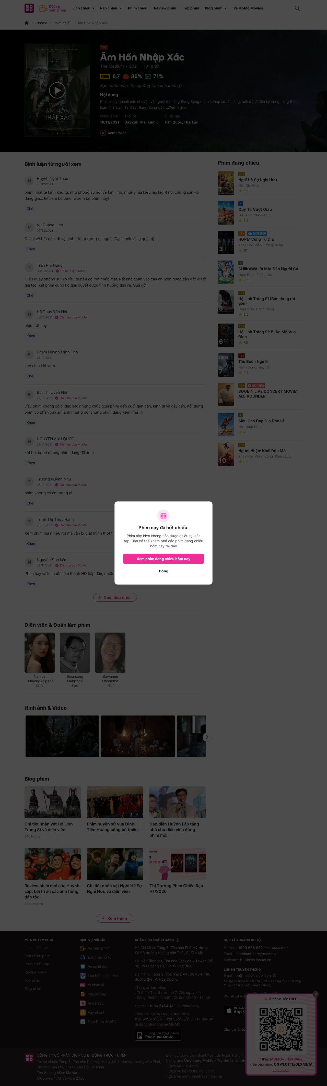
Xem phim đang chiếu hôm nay (163, 559)
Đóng (163, 571)
